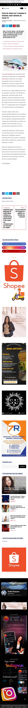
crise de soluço (9, 74)
